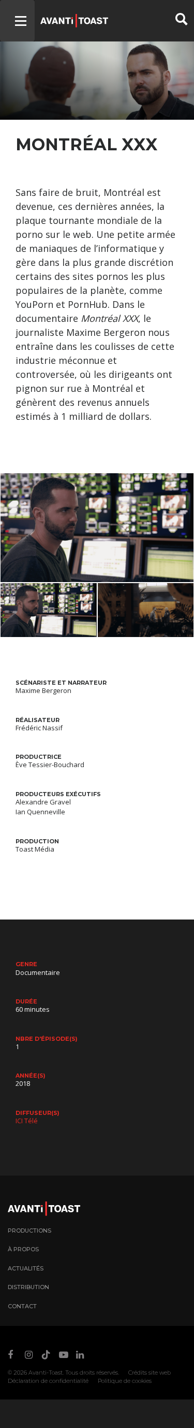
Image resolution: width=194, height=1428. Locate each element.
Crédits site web (149, 1372)
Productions (29, 1230)
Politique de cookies (125, 1380)
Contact (22, 1306)
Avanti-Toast (45, 1372)
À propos (23, 1249)
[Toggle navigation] (17, 20)
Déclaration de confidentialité (48, 1380)
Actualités (25, 1268)
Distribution (28, 1287)
